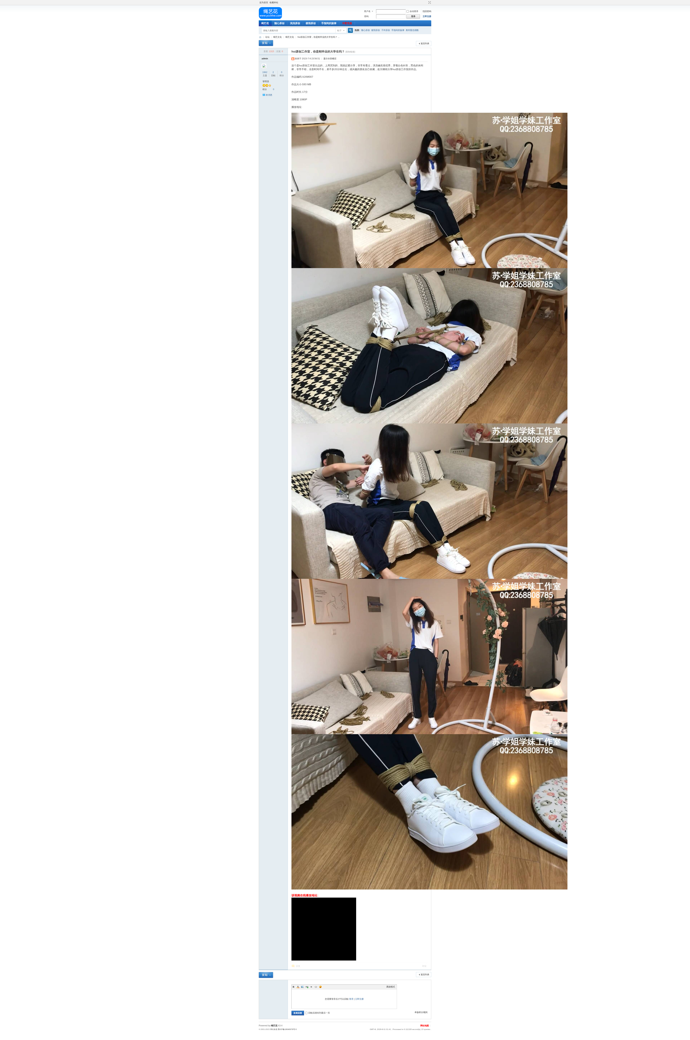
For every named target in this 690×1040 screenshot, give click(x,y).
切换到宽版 (429, 2)
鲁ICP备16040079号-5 (287, 1029)
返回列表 (425, 43)
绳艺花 (265, 23)
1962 (264, 72)
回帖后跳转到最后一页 (319, 1013)
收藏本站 (274, 2)
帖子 (339, 30)
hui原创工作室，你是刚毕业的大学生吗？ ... (318, 37)
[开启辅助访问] (426, 2)
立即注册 (427, 16)
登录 (351, 999)
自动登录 (414, 11)
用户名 (367, 11)
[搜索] (349, 30)
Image (302, 987)
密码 (366, 16)
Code (316, 987)
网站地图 (424, 1025)
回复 (298, 966)
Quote (311, 987)
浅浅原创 (295, 23)
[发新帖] (266, 43)
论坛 (267, 37)
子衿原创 (385, 30)
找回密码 (427, 11)
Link (307, 987)
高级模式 (390, 987)
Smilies (320, 987)
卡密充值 (347, 23)
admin (265, 58)
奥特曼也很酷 (412, 30)
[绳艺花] (270, 18)
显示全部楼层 (329, 58)
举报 (424, 966)
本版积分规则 (421, 1012)
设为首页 (263, 2)
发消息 (269, 95)
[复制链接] (350, 52)
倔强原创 (311, 23)
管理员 (266, 81)
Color (298, 987)
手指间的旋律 (328, 23)
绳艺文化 (277, 37)
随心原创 (279, 23)
